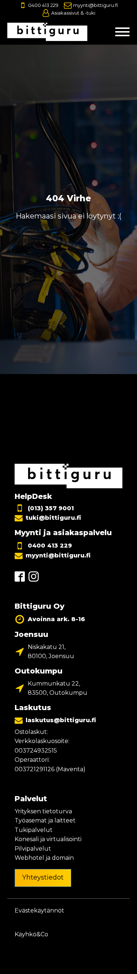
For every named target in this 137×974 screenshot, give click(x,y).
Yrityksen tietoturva (43, 811)
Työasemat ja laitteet (45, 820)
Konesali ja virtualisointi (48, 839)
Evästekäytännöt (39, 910)
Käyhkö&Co (31, 934)
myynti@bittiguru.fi (95, 5)
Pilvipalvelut (33, 848)
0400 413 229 (43, 5)
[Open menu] (122, 31)
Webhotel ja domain (44, 857)
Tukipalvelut (34, 829)
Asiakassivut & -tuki (73, 13)
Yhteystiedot (43, 877)
